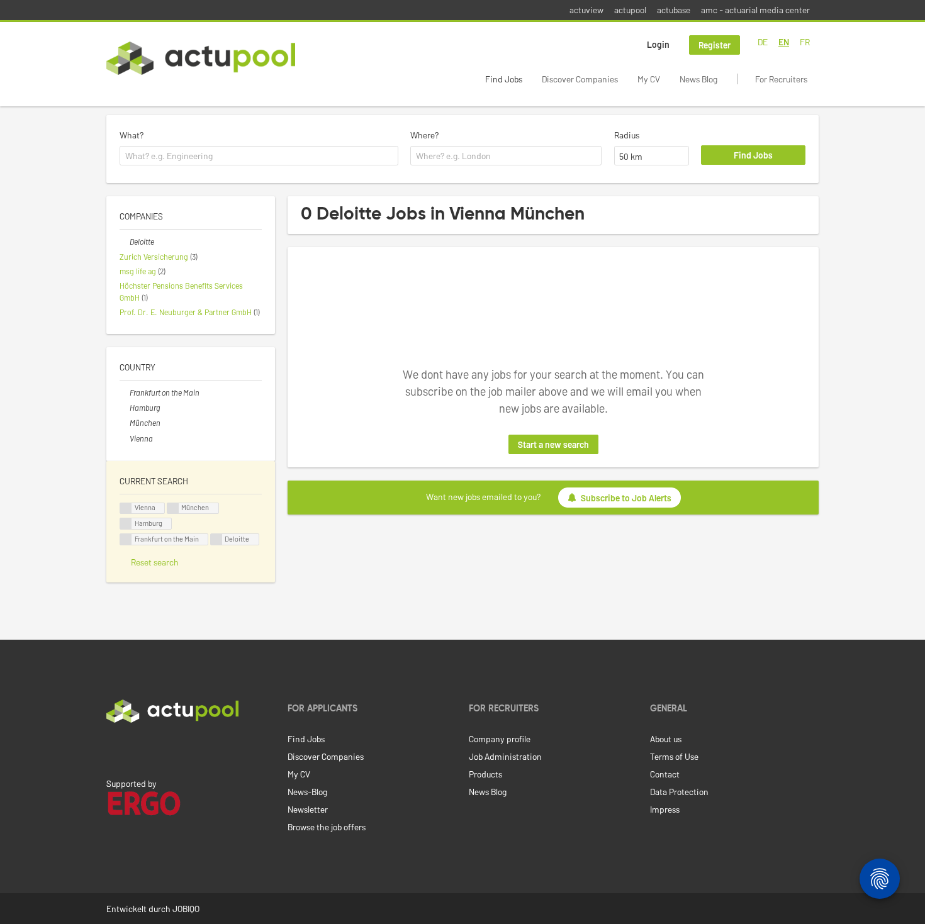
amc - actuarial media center (755, 9)
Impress (665, 809)
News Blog (698, 79)
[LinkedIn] (113, 749)
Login (658, 44)
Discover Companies (580, 79)
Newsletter (308, 809)
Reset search (155, 562)
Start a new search (553, 444)
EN (783, 41)
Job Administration (505, 756)
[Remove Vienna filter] (125, 438)
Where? (424, 135)
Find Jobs (503, 79)
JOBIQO (185, 908)
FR (805, 41)
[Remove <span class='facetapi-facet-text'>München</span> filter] (173, 508)
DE (763, 41)
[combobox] (259, 156)
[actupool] (200, 58)
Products (485, 774)
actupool (630, 9)
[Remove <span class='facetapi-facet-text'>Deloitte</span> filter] (216, 539)
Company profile (499, 738)
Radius (626, 135)
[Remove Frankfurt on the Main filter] (125, 392)
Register (714, 45)
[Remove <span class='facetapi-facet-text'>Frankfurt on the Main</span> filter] (126, 539)
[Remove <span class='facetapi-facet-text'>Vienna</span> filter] (126, 508)
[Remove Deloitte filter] (125, 242)
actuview (586, 9)
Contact (665, 774)
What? (131, 135)
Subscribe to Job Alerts (626, 498)
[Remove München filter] (125, 423)
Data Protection (679, 791)
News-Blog (307, 791)
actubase (673, 9)
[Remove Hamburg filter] (125, 408)
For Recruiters (781, 79)
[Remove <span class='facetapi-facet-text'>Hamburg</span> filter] (126, 523)
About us (665, 738)
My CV (648, 79)
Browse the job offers (327, 826)
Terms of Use (674, 756)
